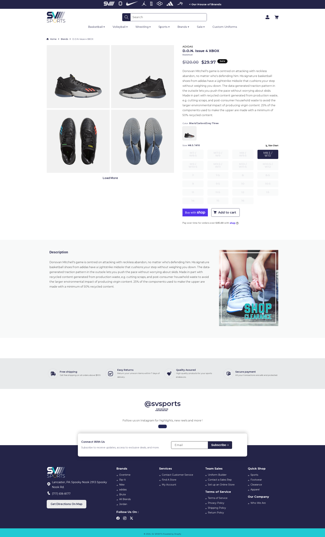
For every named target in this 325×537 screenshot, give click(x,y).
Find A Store (169, 479)
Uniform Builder (217, 474)
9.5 (222, 184)
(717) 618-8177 (61, 493)
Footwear (256, 479)
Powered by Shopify (172, 534)
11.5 (221, 193)
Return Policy (216, 512)
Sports (254, 474)
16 (247, 201)
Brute (122, 494)
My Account (169, 484)
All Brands (125, 499)
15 (222, 201)
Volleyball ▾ (120, 26)
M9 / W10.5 (196, 166)
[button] (276, 17)
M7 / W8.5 (196, 155)
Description (58, 252)
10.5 (271, 184)
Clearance (256, 484)
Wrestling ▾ (143, 26)
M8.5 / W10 (267, 154)
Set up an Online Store (221, 484)
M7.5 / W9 (221, 155)
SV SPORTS (157, 534)
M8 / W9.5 (246, 155)
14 (197, 201)
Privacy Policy (216, 502)
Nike (122, 484)
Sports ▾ (164, 26)
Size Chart (273, 145)
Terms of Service (218, 498)
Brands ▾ (183, 26)
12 (247, 193)
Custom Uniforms (224, 26)
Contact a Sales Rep (220, 479)
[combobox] (169, 17)
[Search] (126, 17)
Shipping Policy (217, 507)
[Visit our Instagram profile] (162, 426)
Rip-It (122, 479)
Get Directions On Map (66, 504)
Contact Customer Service (177, 474)
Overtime (125, 474)
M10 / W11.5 (246, 166)
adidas (123, 489)
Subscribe (218, 445)
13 (272, 193)
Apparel (255, 489)
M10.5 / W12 (270, 166)
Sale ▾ (201, 26)
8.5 (272, 176)
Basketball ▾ (96, 26)
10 (247, 184)
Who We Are (258, 502)
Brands (64, 39)
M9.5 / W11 (220, 166)
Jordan (123, 504)
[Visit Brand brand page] (109, 4)
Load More (110, 178)
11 (197, 193)
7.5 (222, 176)
